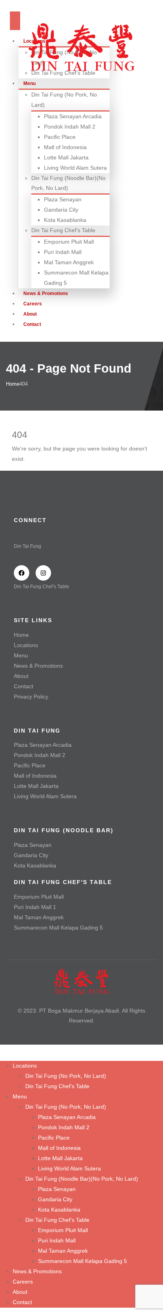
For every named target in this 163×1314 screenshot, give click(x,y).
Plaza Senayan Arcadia (73, 116)
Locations (26, 645)
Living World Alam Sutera (75, 168)
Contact (32, 324)
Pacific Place (60, 137)
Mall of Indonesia (65, 147)
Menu (21, 655)
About (21, 676)
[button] (4, 1055)
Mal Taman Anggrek (69, 262)
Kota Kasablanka (65, 220)
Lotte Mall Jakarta (66, 157)
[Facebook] (21, 573)
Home (21, 635)
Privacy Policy (31, 696)
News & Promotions (38, 666)
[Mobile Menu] (15, 20)
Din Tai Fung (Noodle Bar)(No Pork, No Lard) (81, 1179)
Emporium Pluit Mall (69, 242)
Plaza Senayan (63, 199)
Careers (23, 1281)
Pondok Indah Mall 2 (69, 126)
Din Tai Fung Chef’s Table (63, 230)
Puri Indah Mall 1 (35, 907)
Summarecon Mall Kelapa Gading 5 (58, 927)
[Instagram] (43, 573)
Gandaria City (61, 209)
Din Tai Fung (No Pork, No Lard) (65, 1076)
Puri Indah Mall (63, 252)
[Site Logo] (81, 46)
